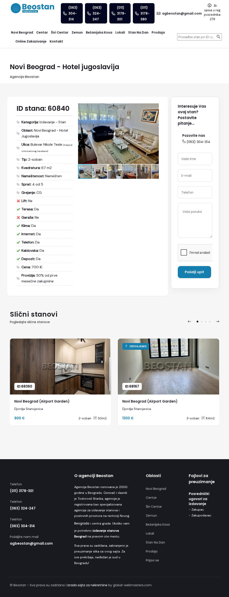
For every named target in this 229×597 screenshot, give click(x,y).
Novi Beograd (156, 488)
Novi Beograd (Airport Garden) (42, 401)
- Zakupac (196, 509)
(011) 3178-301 (21, 490)
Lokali (150, 533)
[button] (154, 107)
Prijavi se (152, 560)
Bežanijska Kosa (158, 524)
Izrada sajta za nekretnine (87, 585)
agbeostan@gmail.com (31, 543)
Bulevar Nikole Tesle (46, 144)
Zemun (151, 515)
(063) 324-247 (23, 508)
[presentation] (189, 321)
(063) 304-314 (198, 141)
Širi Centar (154, 506)
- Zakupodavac (200, 515)
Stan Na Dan (155, 542)
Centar (151, 497)
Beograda (81, 523)
